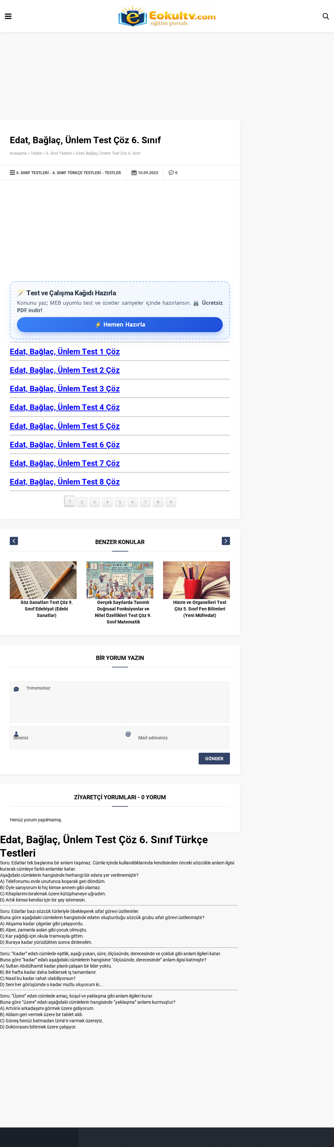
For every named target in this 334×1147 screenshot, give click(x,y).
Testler (36, 153)
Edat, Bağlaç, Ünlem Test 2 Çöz (65, 370)
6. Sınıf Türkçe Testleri (77, 172)
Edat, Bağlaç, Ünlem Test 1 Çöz (65, 351)
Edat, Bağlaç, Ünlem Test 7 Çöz (65, 463)
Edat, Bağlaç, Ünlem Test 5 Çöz (65, 426)
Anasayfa (18, 153)
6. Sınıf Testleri (59, 153)
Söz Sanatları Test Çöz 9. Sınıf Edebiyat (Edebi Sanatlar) (47, 608)
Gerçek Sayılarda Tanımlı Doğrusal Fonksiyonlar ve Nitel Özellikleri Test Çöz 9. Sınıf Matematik (123, 612)
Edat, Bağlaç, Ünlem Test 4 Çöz (65, 407)
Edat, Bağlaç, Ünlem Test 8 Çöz (65, 481)
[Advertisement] (120, 232)
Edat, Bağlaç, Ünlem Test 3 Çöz (65, 388)
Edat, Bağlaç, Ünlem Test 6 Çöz (65, 444)
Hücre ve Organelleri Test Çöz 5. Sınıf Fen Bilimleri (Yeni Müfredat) (199, 608)
